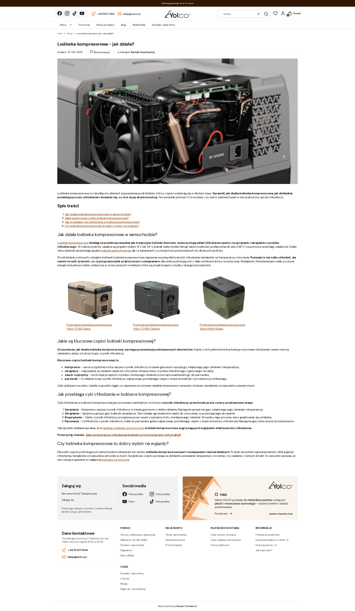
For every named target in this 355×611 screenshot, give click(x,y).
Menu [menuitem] (63, 24)
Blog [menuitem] (123, 24)
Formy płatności (220, 545)
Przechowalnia (173, 545)
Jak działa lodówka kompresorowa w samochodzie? (98, 214)
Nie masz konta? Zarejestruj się (79, 493)
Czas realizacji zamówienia (226, 540)
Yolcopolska (162, 501)
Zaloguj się (68, 500)
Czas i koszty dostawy (223, 534)
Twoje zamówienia (175, 534)
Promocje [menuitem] (84, 24)
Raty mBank (127, 555)
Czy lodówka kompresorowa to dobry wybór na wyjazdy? (102, 226)
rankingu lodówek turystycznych (123, 428)
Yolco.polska (136, 494)
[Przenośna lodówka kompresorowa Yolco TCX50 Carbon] (157, 298)
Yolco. (131, 501)
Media (123, 583)
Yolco (60, 33)
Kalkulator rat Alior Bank (133, 540)
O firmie (124, 578)
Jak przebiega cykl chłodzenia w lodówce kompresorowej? (102, 222)
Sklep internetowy (176, 606)
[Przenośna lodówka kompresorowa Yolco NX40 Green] (224, 298)
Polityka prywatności (268, 534)
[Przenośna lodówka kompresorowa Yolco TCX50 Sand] (91, 298)
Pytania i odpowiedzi (132, 545)
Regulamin (126, 550)
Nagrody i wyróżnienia (132, 589)
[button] (266, 14)
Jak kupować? (264, 550)
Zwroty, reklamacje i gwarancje (137, 534)
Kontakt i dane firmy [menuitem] (163, 24)
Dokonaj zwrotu (265, 545)
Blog (69, 33)
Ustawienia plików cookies (271, 540)
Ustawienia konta (175, 540)
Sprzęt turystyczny (143, 52)
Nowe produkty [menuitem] (105, 24)
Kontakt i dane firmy (132, 573)
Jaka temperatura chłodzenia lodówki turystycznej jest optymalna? (133, 435)
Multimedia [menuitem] (139, 24)
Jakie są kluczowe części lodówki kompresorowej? (97, 218)
